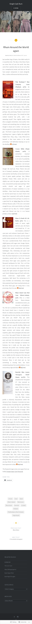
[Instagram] (18, 617)
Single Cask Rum (16, 4)
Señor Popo (17, 201)
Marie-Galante (11, 502)
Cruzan (10, 498)
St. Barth (23, 505)
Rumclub (16, 505)
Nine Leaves (21, 502)
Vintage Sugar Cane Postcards (14, 471)
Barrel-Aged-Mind (9, 573)
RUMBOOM (7, 562)
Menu (16, 8)
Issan (16, 498)
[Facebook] (14, 617)
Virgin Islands (16, 515)
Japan (21, 498)
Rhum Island (9, 505)
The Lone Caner (8, 565)
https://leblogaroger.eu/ (10, 569)
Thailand (16, 508)
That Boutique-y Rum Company (15, 512)
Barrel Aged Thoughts (10, 576)
